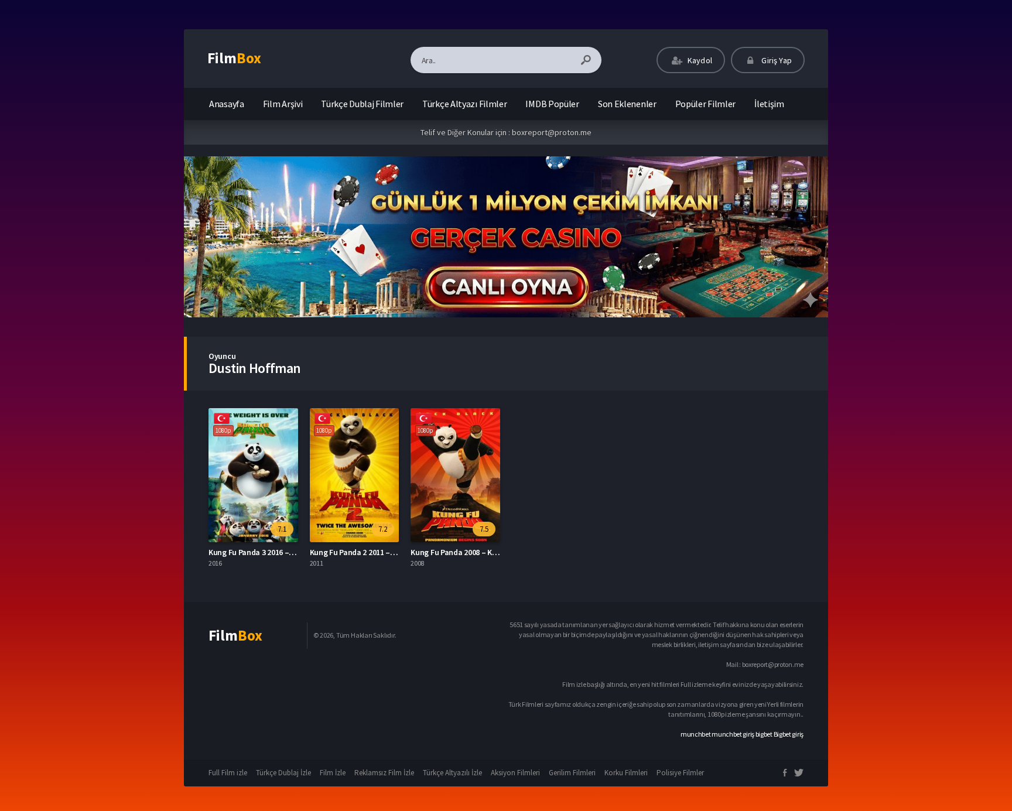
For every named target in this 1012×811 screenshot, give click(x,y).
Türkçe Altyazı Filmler (464, 103)
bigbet (763, 734)
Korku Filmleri (626, 773)
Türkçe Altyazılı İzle (452, 773)
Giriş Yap (776, 60)
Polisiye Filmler (680, 773)
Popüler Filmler (705, 103)
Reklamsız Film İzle (384, 773)
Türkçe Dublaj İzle (283, 773)
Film (234, 58)
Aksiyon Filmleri (515, 773)
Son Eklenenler (627, 103)
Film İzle (333, 773)
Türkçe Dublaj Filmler (362, 103)
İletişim (769, 103)
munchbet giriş (733, 734)
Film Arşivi (283, 103)
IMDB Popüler (552, 103)
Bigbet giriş (789, 734)
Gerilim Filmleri (572, 773)
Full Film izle (227, 773)
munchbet (696, 734)
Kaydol (699, 60)
